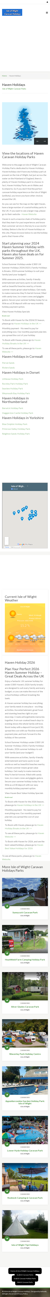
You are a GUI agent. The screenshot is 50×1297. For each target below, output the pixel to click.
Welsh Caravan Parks (25, 1282)
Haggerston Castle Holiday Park (17, 413)
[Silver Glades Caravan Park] (25, 986)
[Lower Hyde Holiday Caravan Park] (25, 1130)
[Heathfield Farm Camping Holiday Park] (25, 939)
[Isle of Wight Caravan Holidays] (13, 12)
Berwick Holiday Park (12, 408)
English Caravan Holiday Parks (25, 1278)
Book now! (6, 316)
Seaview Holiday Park (12, 388)
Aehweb (43, 1291)
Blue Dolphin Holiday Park (14, 424)
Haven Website (29, 214)
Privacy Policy (23, 1294)
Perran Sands (8, 362)
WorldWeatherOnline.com (25, 650)
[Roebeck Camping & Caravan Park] (25, 1177)
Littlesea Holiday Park (12, 379)
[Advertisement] (25, 46)
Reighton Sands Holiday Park (16, 433)
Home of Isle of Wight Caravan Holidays (25, 1271)
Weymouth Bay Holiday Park (16, 393)
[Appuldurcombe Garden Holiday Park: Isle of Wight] (25, 1080)
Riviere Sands (8, 367)
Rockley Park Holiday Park (15, 383)
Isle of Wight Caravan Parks (14, 89)
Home (4, 76)
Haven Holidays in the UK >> (27, 323)
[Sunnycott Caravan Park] (25, 892)
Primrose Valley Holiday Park (16, 429)
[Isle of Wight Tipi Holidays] (25, 1224)
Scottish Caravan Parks (25, 1275)
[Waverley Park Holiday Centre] (25, 1033)
